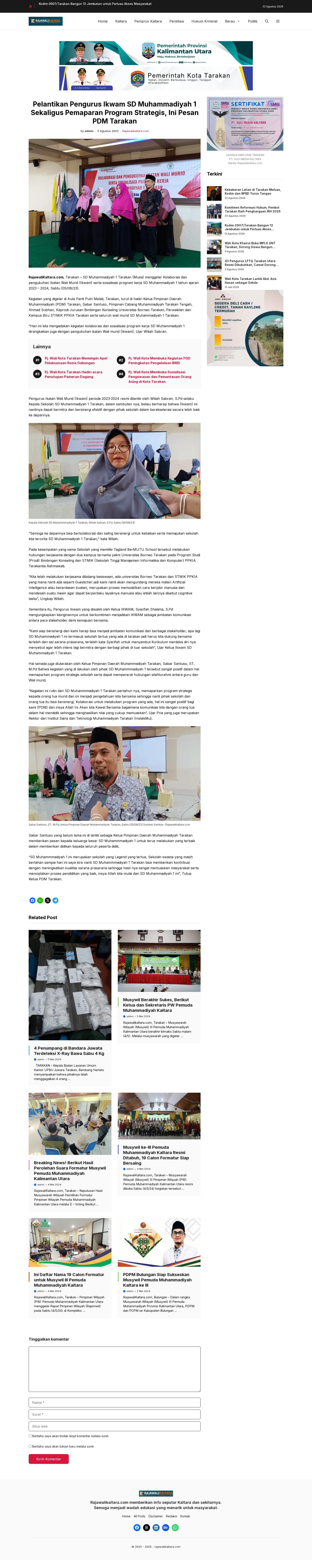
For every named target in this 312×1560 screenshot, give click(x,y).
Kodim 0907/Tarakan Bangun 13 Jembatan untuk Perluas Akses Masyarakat (249, 228)
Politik (252, 21)
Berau (230, 21)
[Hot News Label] (32, 6)
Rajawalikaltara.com (135, 131)
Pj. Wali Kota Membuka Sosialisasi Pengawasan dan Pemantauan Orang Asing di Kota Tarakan (159, 377)
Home (103, 21)
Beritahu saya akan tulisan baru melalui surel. (63, 1446)
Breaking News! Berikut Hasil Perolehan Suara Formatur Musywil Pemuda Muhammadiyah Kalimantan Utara (70, 1170)
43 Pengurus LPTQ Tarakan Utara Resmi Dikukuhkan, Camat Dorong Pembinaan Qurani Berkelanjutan (250, 264)
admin (89, 131)
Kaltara (121, 21)
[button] (266, 21)
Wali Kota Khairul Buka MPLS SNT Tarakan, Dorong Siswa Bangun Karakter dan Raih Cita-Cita (250, 246)
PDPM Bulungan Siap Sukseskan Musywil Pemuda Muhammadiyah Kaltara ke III (157, 1280)
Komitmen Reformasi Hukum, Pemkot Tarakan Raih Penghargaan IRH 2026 (253, 209)
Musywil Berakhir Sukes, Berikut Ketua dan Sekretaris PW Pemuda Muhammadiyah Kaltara (158, 1005)
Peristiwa (176, 21)
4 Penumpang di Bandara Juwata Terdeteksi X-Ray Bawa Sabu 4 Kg (69, 1051)
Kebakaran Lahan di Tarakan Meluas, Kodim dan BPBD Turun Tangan (253, 191)
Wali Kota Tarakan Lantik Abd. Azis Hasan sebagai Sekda (251, 280)
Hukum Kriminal (204, 21)
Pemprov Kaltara (148, 21)
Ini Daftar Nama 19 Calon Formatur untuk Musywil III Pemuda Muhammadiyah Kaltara (69, 1280)
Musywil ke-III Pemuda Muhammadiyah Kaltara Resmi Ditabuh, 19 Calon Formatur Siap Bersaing (156, 1155)
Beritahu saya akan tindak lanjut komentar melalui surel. (70, 1436)
